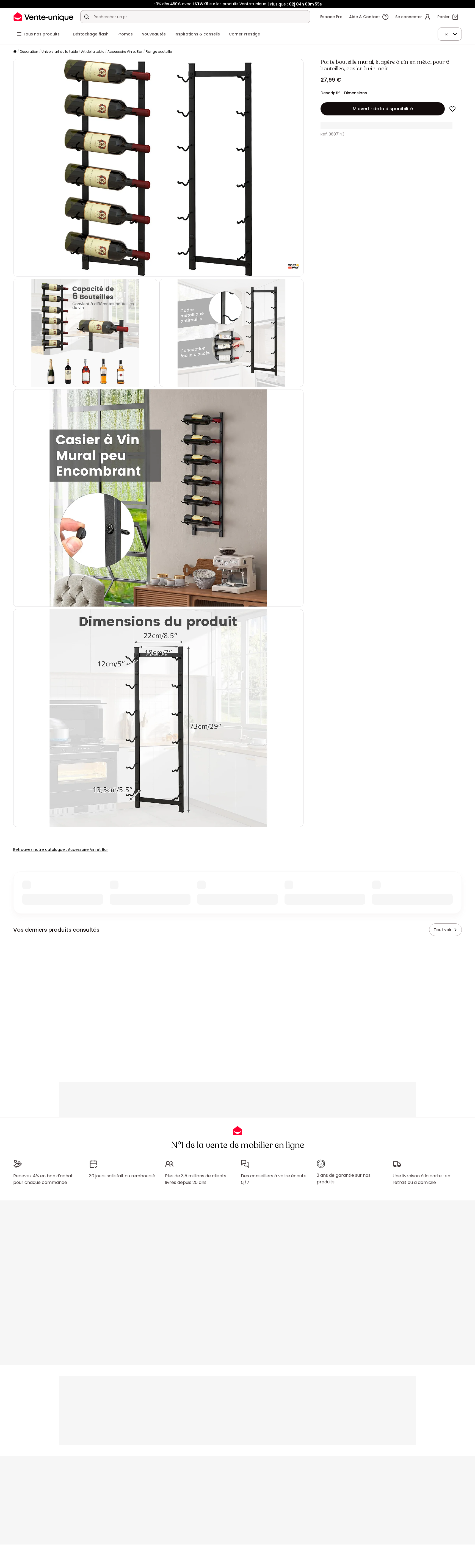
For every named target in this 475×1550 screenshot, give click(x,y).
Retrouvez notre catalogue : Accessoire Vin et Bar (60, 849)
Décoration (29, 51)
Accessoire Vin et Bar (124, 51)
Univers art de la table (60, 51)
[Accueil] (14, 52)
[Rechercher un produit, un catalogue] (87, 17)
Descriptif (330, 93)
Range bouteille (159, 51)
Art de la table (92, 51)
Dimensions (355, 93)
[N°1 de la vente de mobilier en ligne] (43, 16)
